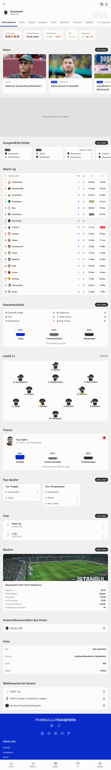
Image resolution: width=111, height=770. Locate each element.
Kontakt (6, 747)
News (22, 22)
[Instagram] (49, 733)
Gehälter (89, 22)
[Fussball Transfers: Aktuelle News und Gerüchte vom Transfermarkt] (55, 720)
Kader (53, 22)
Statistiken (65, 22)
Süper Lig (14, 14)
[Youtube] (62, 733)
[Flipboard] (69, 733)
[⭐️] (106, 4)
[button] (42, 176)
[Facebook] (42, 733)
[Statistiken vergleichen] (101, 4)
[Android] (52, 725)
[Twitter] (55, 733)
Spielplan (42, 22)
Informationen (9, 22)
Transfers (77, 22)
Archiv (6, 757)
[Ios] (59, 725)
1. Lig (14, 533)
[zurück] (4, 4)
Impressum (8, 752)
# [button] (5, 176)
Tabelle (31, 22)
